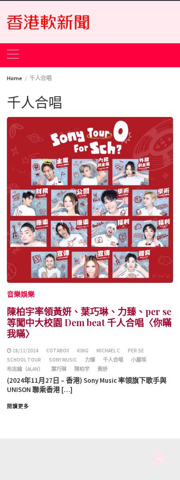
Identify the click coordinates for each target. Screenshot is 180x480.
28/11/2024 (25, 350)
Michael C (108, 350)
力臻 (90, 360)
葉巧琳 (58, 369)
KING (83, 350)
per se (136, 350)
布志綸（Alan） (25, 369)
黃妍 (102, 369)
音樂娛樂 (21, 294)
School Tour (24, 360)
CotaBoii (57, 350)
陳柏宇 (82, 369)
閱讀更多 (18, 406)
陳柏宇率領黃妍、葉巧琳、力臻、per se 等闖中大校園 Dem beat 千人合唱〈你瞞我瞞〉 (89, 322)
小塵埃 (138, 360)
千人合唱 (113, 360)
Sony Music (63, 360)
